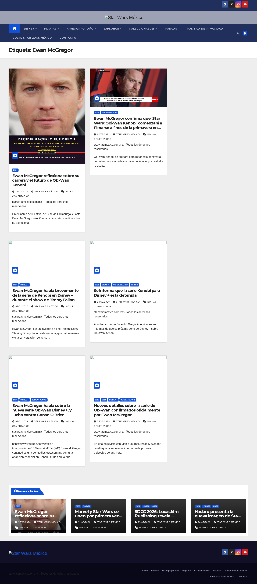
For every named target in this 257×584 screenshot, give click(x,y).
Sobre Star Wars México (32, 37)
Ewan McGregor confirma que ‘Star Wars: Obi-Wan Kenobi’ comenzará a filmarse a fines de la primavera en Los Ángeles (128, 125)
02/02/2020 (22, 306)
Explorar (112, 28)
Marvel (86, 506)
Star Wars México (46, 191)
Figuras (50, 28)
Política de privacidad (205, 28)
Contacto (67, 37)
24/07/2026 (204, 522)
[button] (238, 33)
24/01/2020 (103, 302)
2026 (15, 170)
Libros (146, 506)
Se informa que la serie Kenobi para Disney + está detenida (127, 293)
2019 (15, 400)
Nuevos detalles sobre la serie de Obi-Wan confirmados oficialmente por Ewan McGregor (127, 410)
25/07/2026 (144, 522)
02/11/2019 (22, 421)
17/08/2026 (22, 191)
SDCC (154, 506)
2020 (15, 285)
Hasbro (206, 506)
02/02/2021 (103, 134)
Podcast (172, 28)
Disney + (24, 285)
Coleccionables (142, 28)
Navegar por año (80, 28)
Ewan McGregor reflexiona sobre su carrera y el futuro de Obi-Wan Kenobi (45, 180)
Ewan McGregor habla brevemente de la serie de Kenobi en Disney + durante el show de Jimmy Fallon (45, 295)
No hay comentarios (32, 527)
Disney (29, 28)
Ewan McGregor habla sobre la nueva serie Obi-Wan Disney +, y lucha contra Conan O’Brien (42, 410)
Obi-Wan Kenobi (109, 113)
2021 (97, 113)
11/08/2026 (84, 522)
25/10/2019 (103, 421)
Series (134, 285)
